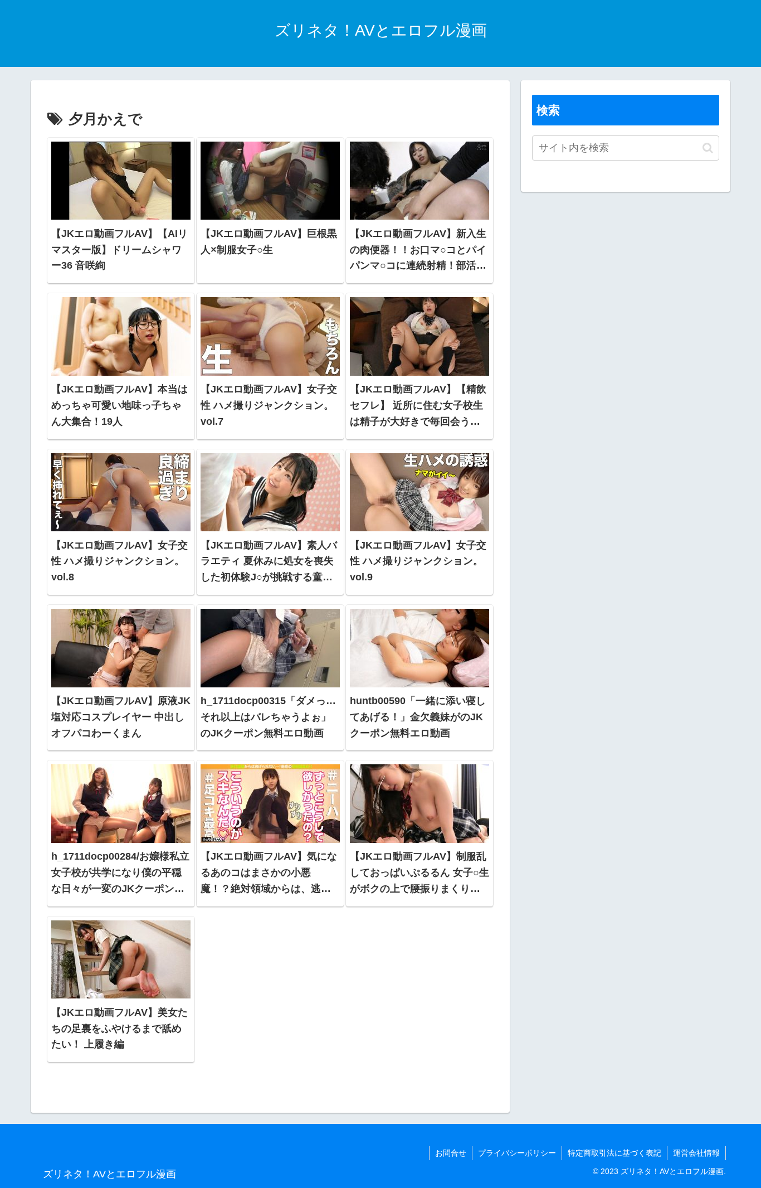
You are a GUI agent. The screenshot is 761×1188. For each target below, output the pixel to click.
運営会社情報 (696, 1152)
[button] (708, 148)
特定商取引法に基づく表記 (614, 1152)
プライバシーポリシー (517, 1152)
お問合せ (450, 1152)
